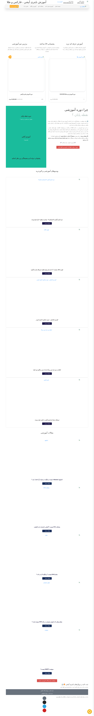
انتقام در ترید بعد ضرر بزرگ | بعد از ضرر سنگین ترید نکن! (47, 369)
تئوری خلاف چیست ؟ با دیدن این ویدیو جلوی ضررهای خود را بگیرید (47, 269)
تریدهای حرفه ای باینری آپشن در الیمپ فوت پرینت (47, 420)
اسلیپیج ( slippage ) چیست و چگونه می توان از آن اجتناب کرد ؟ (47, 479)
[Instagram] (44, 702)
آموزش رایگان (33, 6)
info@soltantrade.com (68, 2)
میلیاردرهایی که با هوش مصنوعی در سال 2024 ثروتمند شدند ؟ (47, 621)
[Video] (44, 698)
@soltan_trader (80, 2)
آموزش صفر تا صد (49, 6)
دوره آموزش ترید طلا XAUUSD (67, 94)
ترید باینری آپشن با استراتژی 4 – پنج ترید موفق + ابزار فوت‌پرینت (47, 219)
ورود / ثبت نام (13, 6)
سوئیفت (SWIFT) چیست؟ (47, 669)
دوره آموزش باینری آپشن (26, 94)
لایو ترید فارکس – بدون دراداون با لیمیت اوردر (47, 319)
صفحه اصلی (57, 6)
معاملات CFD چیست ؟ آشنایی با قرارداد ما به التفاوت (47, 527)
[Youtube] (44, 710)
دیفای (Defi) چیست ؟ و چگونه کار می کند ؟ (47, 574)
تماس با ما (26, 6)
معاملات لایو (40, 6)
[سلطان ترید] (83, 6)
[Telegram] (44, 706)
